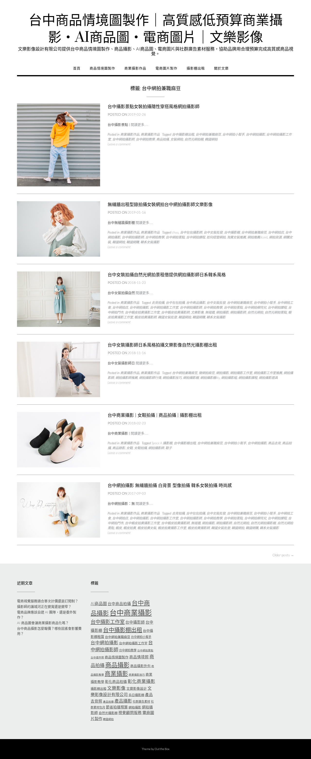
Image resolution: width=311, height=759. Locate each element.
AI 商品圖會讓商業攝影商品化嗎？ (43, 623)
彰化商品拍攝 (116, 681)
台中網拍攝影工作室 (164, 307)
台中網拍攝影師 (123, 139)
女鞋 (129, 448)
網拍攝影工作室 (241, 373)
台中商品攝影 (195, 303)
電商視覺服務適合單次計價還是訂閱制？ (47, 601)
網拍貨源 (275, 237)
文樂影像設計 (136, 688)
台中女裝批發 (213, 232)
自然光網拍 (255, 312)
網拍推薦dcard (257, 237)
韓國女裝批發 (167, 317)
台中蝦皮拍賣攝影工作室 (142, 312)
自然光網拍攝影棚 (263, 523)
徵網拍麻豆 (207, 373)
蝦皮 (118, 528)
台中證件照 (97, 657)
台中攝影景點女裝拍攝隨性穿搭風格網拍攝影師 (153, 106)
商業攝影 (116, 673)
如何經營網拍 (216, 237)
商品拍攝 (162, 139)
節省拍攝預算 (117, 707)
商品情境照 (139, 657)
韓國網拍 (211, 139)
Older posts (283, 555)
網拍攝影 (222, 312)
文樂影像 (197, 312)
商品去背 (274, 443)
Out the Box (162, 749)
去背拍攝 (158, 303)
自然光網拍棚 (193, 139)
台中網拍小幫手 (233, 134)
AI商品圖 (99, 603)
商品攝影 (117, 664)
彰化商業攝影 (141, 681)
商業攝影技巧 (137, 674)
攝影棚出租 (196, 68)
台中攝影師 (135, 622)
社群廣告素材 (141, 701)
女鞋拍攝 (140, 448)
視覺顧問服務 (130, 712)
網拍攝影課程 (247, 378)
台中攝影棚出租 (183, 134)
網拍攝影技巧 (172, 378)
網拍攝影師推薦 (126, 378)
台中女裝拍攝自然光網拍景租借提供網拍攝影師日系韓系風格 (167, 274)
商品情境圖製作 (102, 68)
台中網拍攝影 (255, 134)
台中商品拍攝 (119, 604)
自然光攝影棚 (108, 713)
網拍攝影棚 (191, 378)
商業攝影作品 (135, 68)
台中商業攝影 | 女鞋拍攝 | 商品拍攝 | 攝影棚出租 (155, 415)
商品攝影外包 (140, 666)
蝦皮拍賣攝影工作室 (172, 528)
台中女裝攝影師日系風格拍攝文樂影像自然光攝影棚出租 (162, 345)
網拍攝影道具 (268, 378)
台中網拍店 (276, 232)
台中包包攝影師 (191, 232)
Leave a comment (119, 144)
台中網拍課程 (195, 237)
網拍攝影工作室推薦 (268, 373)
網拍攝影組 (229, 378)
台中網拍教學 (145, 139)
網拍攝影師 (238, 312)
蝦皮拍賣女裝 (146, 528)
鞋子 (168, 448)
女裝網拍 (176, 139)
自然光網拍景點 (276, 312)
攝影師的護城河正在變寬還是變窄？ (44, 606)
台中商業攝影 (131, 612)
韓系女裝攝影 (149, 242)
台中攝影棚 (232, 232)
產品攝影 (123, 701)
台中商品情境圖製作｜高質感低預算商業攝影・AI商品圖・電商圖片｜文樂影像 (156, 29)
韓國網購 (132, 242)
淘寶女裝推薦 (236, 237)
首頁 (76, 68)
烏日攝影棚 (136, 695)
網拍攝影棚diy (210, 378)
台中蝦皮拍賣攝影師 (175, 312)
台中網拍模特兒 (255, 307)
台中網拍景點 (175, 237)
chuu (175, 232)
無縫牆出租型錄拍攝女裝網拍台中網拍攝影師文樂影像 (160, 204)
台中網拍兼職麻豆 (208, 134)
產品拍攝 (108, 701)
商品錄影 (118, 448)
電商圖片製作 (166, 68)
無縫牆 (210, 312)
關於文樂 (221, 68)
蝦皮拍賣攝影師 (145, 317)
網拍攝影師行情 (150, 378)
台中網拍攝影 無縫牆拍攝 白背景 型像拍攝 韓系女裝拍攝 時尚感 (170, 485)
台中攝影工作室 (108, 622)
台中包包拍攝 (175, 303)
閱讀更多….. (139, 124)
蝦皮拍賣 (129, 528)
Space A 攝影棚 (162, 443)
